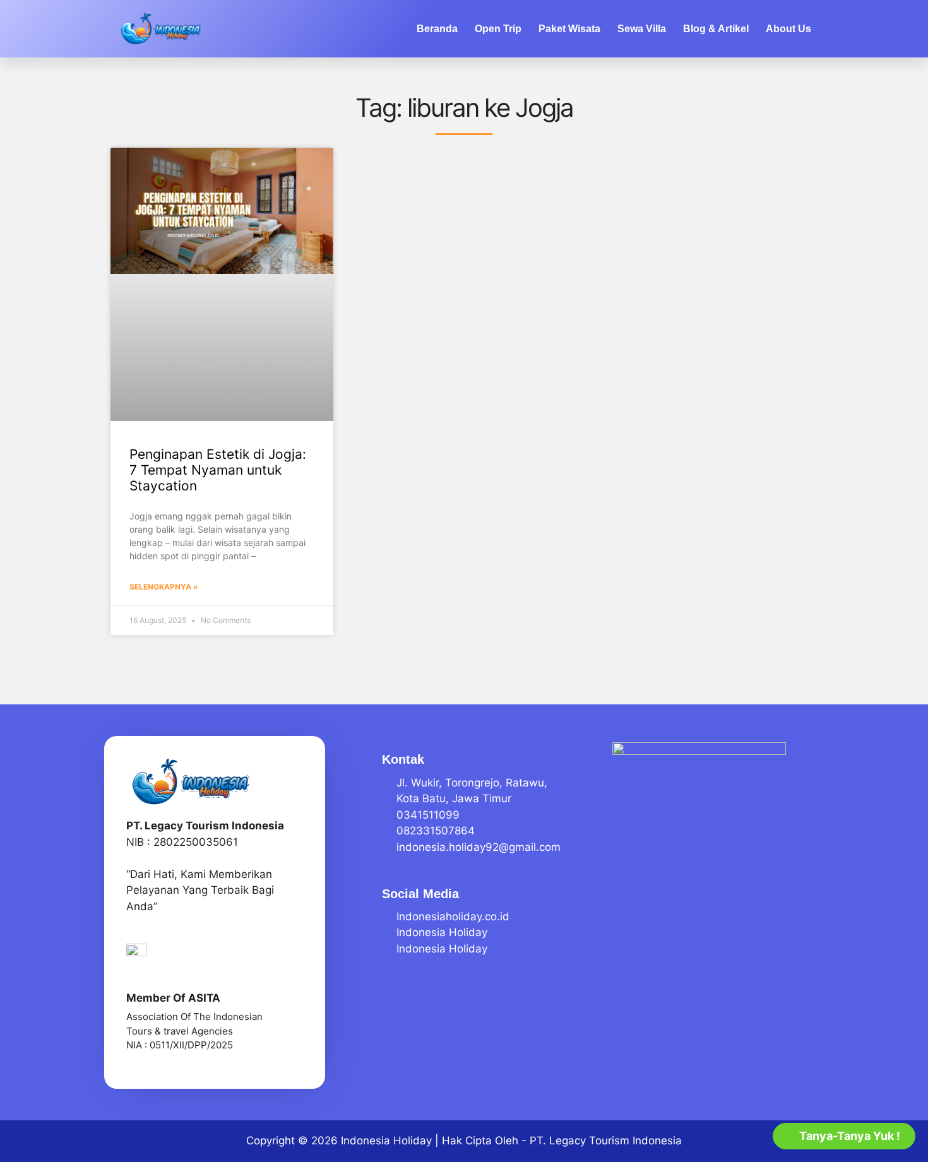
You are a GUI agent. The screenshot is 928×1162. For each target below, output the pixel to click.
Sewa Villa (641, 28)
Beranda (437, 28)
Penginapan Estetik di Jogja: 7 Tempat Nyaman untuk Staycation (217, 470)
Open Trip (498, 28)
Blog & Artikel (716, 28)
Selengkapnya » (163, 586)
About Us (788, 28)
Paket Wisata (569, 28)
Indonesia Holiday (386, 1140)
